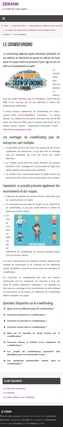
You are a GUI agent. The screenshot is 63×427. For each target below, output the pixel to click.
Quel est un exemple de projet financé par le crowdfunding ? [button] (33, 334)
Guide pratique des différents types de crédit (45, 26)
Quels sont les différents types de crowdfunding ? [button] (30, 309)
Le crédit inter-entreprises (14, 389)
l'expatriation (50, 420)
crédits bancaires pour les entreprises (28, 99)
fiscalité (26, 420)
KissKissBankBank (26, 115)
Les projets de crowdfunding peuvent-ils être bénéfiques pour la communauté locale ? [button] (33, 353)
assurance (17, 423)
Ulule (13, 115)
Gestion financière (18, 26)
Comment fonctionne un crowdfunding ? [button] (26, 315)
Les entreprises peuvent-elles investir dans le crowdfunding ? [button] (33, 362)
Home (6, 26)
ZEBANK (10, 4)
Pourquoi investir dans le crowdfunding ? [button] (27, 327)
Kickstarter (42, 115)
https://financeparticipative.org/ (16, 130)
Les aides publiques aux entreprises (19, 397)
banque (33, 423)
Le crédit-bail (8, 393)
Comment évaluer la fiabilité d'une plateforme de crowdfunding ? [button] (33, 343)
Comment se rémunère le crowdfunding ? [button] (27, 321)
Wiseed (6, 119)
